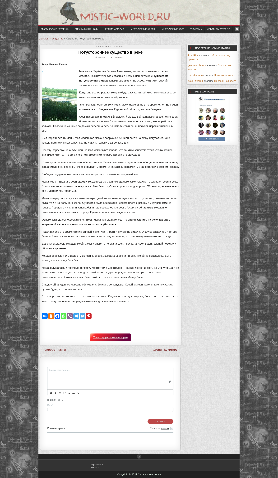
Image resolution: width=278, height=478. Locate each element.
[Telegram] (76, 316)
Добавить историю (218, 29)
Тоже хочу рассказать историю (110, 337)
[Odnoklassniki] (51, 316)
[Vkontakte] (45, 316)
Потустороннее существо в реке (110, 52)
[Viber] (70, 316)
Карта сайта (97, 464)
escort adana (195, 75)
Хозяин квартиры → (167, 349)
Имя (50, 405)
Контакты (95, 467)
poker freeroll (195, 81)
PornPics (193, 55)
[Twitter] (82, 316)
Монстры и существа (50, 38)
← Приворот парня (52, 349)
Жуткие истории (114, 29)
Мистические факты (143, 29)
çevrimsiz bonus (197, 65)
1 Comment (118, 57)
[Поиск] (237, 29)
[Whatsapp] (63, 316)
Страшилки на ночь (86, 29)
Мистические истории (54, 29)
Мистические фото (173, 29)
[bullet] (73, 393)
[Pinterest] (89, 316)
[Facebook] (57, 316)
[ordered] (69, 393)
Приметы (195, 29)
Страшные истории (149, 474)
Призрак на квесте (225, 75)
